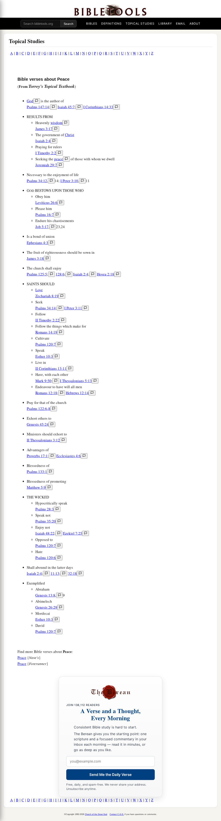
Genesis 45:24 (38, 424)
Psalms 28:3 (44, 509)
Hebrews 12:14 (77, 392)
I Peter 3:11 (73, 308)
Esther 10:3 (44, 356)
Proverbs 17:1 (37, 455)
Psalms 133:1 (37, 471)
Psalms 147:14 (38, 106)
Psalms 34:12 (37, 180)
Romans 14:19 (46, 332)
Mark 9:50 (43, 380)
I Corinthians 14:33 (98, 106)
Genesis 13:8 (45, 595)
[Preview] (36, 101)
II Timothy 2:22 (47, 320)
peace (58, 158)
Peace (21, 657)
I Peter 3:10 (69, 180)
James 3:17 (43, 128)
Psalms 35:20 (45, 521)
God (30, 100)
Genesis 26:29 (46, 607)
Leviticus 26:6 (46, 202)
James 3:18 (35, 258)
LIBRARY (165, 23)
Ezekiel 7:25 (72, 533)
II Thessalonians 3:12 (43, 440)
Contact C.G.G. (117, 814)
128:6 (60, 274)
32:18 (72, 573)
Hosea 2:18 (105, 274)
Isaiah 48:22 (44, 533)
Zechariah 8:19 (46, 295)
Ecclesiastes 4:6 (68, 455)
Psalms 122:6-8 (38, 408)
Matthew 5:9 (36, 487)
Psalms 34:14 (45, 308)
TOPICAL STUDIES (140, 23)
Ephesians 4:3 (37, 242)
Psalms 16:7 (44, 214)
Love (39, 289)
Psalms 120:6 (45, 557)
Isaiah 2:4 (43, 140)
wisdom (56, 122)
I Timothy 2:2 (45, 152)
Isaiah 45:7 (66, 106)
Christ (69, 134)
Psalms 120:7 (45, 344)
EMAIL (181, 23)
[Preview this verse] (53, 107)
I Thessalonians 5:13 (76, 380)
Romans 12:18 (46, 392)
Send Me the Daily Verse (110, 774)
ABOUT (194, 23)
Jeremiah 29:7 (46, 164)
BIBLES (91, 23)
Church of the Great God (96, 814)
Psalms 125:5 (37, 274)
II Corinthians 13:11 (50, 368)
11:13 (55, 573)
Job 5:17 (42, 226)
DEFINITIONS (111, 23)
